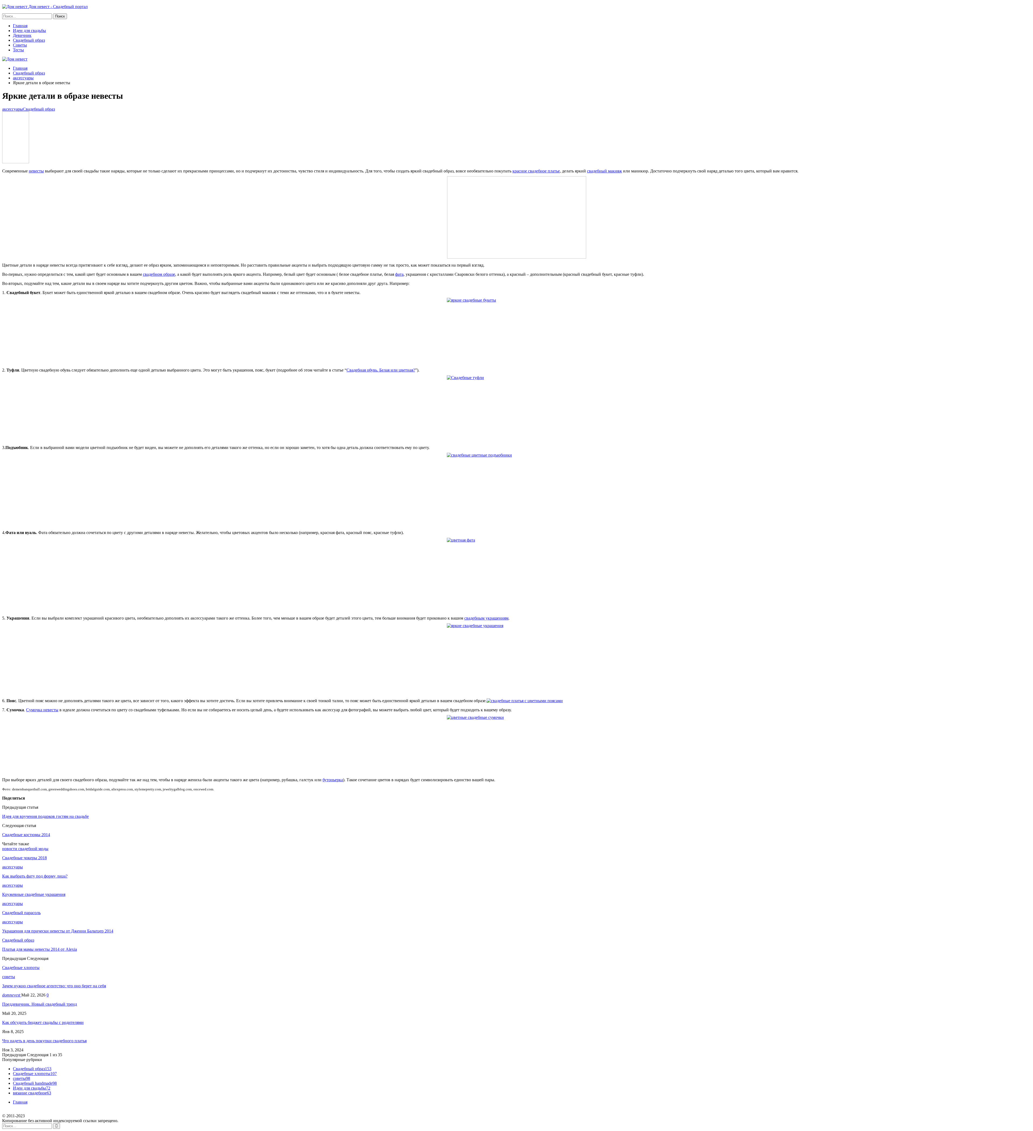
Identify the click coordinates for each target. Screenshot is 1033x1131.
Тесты (18, 50)
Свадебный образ (29, 40)
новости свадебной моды (25, 848)
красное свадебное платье (536, 171)
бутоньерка (333, 779)
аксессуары (12, 109)
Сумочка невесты (42, 710)
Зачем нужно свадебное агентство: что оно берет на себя (54, 986)
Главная (20, 25)
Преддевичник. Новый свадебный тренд (39, 1004)
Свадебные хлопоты (35, 1073)
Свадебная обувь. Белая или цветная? (380, 370)
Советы (20, 45)
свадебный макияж (604, 171)
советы (8, 976)
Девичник (22, 35)
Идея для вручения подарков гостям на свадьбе (45, 816)
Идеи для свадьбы (29, 30)
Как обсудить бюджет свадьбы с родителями (43, 1022)
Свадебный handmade (35, 1083)
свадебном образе (159, 274)
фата (399, 274)
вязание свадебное (32, 1093)
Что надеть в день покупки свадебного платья (44, 1040)
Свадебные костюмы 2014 (26, 834)
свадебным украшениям (486, 618)
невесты (36, 171)
